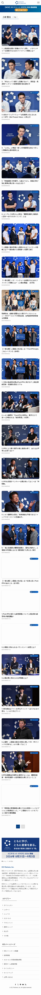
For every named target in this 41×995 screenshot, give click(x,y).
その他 (6, 936)
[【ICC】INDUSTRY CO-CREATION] (20, 2)
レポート (7, 910)
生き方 (6, 931)
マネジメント (8, 923)
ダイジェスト (8, 905)
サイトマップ (8, 973)
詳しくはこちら (21, 10)
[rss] (25, 985)
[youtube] (23, 985)
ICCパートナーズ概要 (11, 951)
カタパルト (7, 918)
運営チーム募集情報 (10, 964)
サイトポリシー (9, 968)
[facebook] (15, 985)
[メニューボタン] (38, 2)
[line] (20, 985)
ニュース (7, 914)
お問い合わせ (8, 977)
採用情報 (7, 955)
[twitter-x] (18, 985)
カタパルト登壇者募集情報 (13, 960)
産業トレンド (8, 927)
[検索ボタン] (2, 2)
